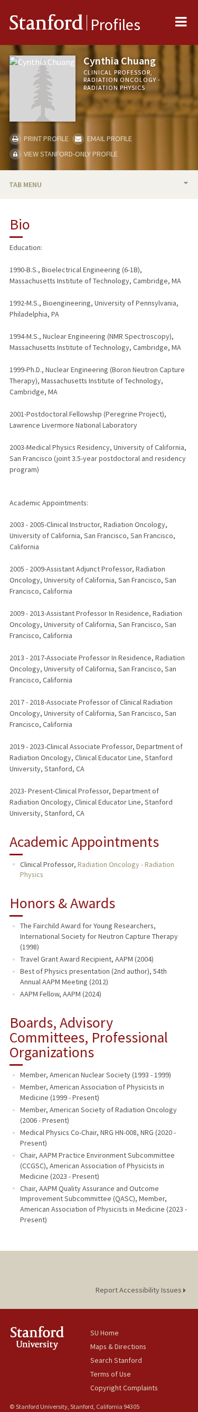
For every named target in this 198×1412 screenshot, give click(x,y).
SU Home (104, 1332)
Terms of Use (110, 1374)
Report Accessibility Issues (139, 1290)
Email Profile (108, 138)
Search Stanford (116, 1360)
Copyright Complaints (124, 1387)
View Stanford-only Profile (70, 154)
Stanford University (50, 1338)
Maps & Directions (118, 1346)
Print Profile (45, 138)
